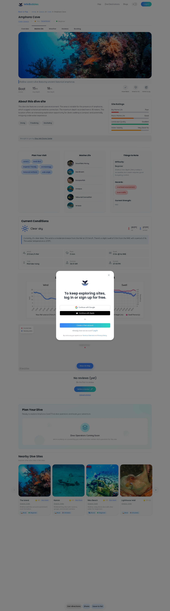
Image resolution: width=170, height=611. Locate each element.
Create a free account (85, 325)
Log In (95, 331)
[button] (85, 305)
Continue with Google (87, 307)
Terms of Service (88, 335)
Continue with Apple (86, 313)
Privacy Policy (102, 335)
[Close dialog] (109, 275)
